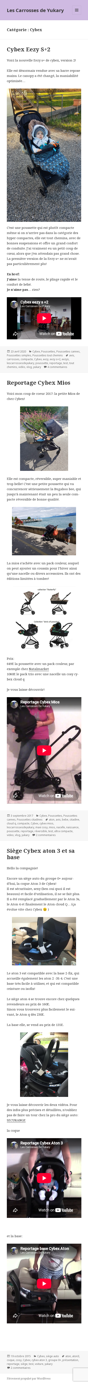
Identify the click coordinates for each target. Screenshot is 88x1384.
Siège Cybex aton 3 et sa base (41, 854)
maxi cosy (41, 827)
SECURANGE (16, 1120)
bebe (65, 819)
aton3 (75, 1356)
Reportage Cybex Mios (38, 382)
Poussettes (48, 351)
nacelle (60, 827)
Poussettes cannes (68, 351)
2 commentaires (46, 835)
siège (24, 1364)
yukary (37, 367)
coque (11, 1360)
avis (71, 355)
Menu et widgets (76, 14)
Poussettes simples (19, 355)
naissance (72, 827)
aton (51, 819)
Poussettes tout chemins (47, 355)
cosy (19, 1360)
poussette (41, 363)
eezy (45, 359)
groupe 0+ (54, 1360)
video (10, 835)
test (65, 363)
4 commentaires (57, 367)
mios (52, 827)
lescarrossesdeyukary (20, 363)
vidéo (21, 367)
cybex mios (46, 823)
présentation (70, 1360)
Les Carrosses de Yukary (35, 10)
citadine (74, 819)
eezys (65, 359)
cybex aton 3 (39, 1360)
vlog (29, 367)
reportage (55, 363)
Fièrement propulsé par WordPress (29, 1378)
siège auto (52, 1356)
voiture (39, 1364)
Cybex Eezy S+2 (28, 49)
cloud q (11, 823)
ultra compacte (63, 831)
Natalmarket (39, 669)
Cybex (36, 351)
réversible (41, 831)
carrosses (13, 359)
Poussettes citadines (30, 819)
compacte (27, 359)
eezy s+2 (55, 359)
